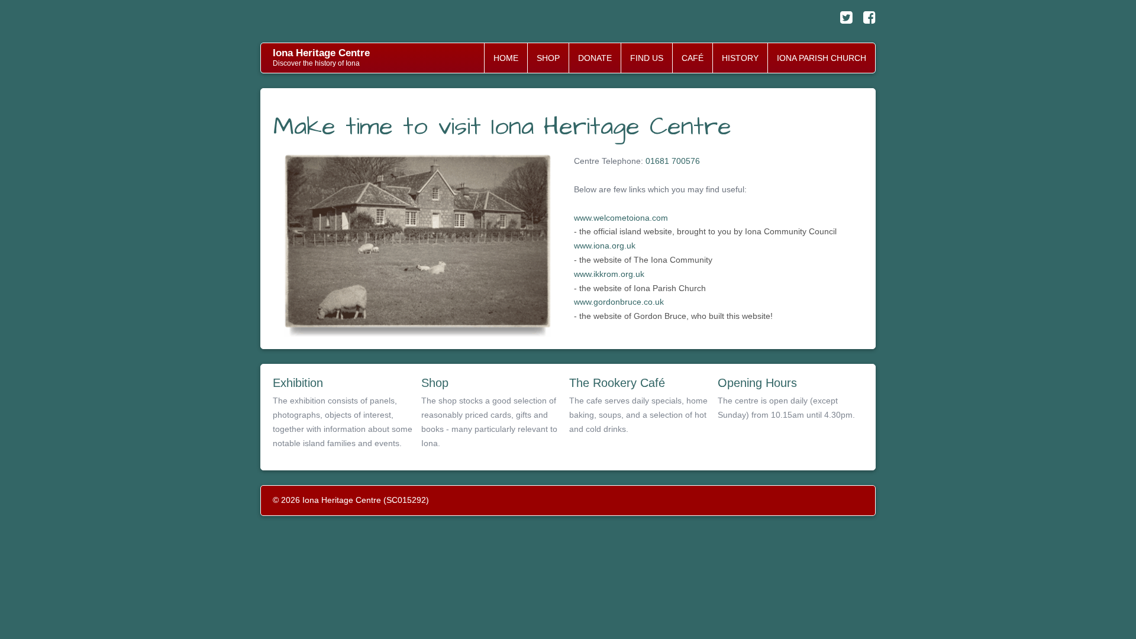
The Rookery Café (617, 382)
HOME (505, 58)
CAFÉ (692, 58)
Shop (434, 382)
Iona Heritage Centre (321, 53)
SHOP (548, 58)
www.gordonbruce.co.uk (619, 301)
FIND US (646, 58)
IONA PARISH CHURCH (821, 58)
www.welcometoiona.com (621, 217)
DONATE (595, 58)
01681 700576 (673, 161)
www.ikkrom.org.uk (609, 274)
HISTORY (740, 58)
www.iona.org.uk (604, 245)
